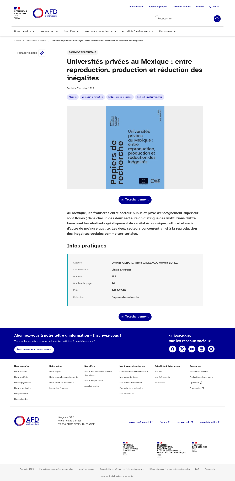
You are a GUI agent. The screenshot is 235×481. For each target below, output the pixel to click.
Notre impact (55, 372)
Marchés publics (182, 7)
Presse (200, 7)
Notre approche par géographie (63, 377)
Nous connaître (22, 31)
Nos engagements (22, 383)
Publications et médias (36, 41)
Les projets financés (58, 388)
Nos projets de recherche (131, 383)
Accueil (17, 41)
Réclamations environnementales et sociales (169, 469)
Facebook (172, 349)
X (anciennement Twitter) (182, 349)
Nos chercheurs (127, 394)
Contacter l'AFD (27, 469)
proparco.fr (184, 422)
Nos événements (162, 377)
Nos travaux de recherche (99, 31)
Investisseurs (136, 7)
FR (214, 7)
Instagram (211, 349)
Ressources (165, 31)
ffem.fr (163, 422)
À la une (158, 372)
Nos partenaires (21, 394)
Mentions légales (86, 469)
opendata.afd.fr (208, 422)
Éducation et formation (92, 97)
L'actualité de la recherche (131, 388)
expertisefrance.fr (139, 422)
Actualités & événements (136, 31)
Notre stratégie (21, 377)
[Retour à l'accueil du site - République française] (53, 13)
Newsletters (160, 383)
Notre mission (20, 372)
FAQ (197, 469)
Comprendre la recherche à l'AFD (134, 372)
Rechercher (217, 18)
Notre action (47, 31)
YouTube (191, 349)
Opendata (194, 383)
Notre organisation (22, 388)
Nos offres (69, 31)
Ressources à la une (198, 372)
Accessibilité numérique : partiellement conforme (122, 469)
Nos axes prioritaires (129, 377)
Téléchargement (137, 199)
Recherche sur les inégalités (149, 97)
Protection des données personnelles (56, 469)
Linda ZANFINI (121, 269)
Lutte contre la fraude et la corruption (117, 476)
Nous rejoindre (21, 399)
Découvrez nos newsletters (34, 349)
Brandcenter (195, 388)
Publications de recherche (201, 377)
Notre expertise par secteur (61, 383)
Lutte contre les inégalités (120, 97)
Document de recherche (82, 52)
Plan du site (210, 469)
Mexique (73, 97)
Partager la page (42, 53)
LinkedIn (201, 349)
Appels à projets (158, 7)
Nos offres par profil (93, 380)
